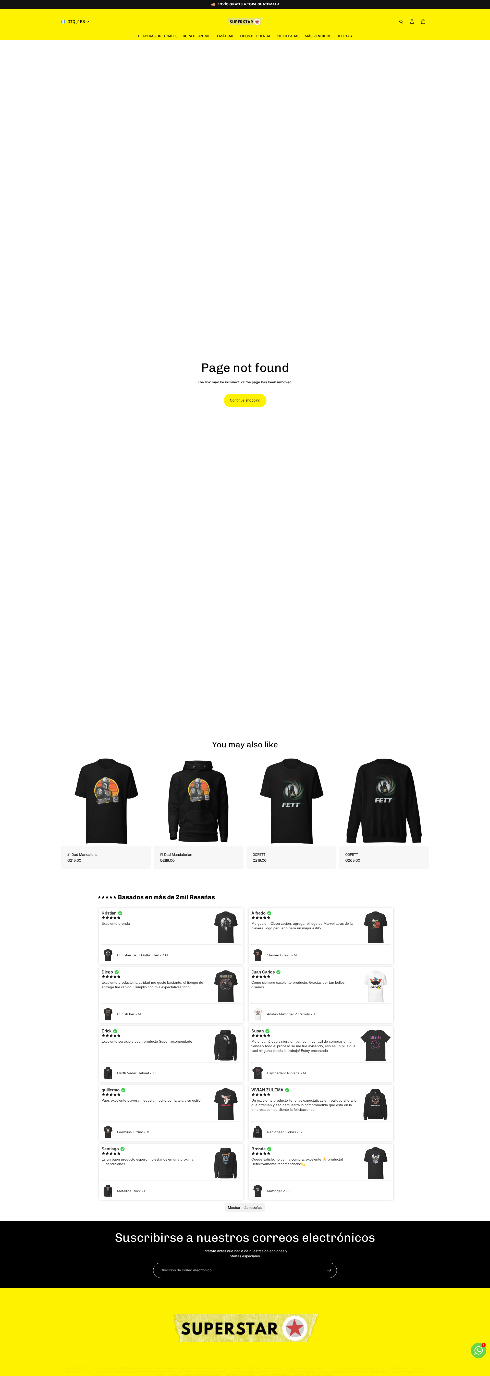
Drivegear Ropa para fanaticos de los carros (353, 1368)
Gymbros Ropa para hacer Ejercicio (304, 1368)
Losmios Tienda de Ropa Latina (171, 1368)
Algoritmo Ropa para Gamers (264, 1368)
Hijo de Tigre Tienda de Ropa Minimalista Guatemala (121, 1368)
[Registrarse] (329, 1270)
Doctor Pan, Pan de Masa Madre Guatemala (157, 1371)
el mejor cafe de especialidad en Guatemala (343, 1371)
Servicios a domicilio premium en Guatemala (218, 1368)
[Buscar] (401, 21)
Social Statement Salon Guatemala (205, 1371)
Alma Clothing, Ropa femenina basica (251, 1371)
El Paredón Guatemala (395, 1368)
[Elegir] (143, 838)
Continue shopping (245, 400)
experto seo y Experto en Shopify (295, 1371)
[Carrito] (423, 21)
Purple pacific (380, 1371)
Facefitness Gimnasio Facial (112, 1371)
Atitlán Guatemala (77, 1368)
